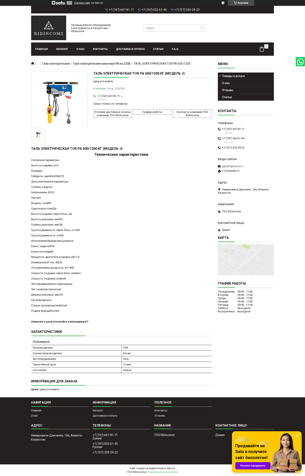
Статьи (158, 49)
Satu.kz (171, 468)
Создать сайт (82, 2)
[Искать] (202, 28)
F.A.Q (175, 49)
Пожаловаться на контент (162, 472)
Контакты (100, 49)
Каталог (62, 49)
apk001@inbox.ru (232, 166)
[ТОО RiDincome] (48, 28)
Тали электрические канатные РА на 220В (102, 63)
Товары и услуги (233, 76)
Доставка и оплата (130, 49)
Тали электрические (56, 63)
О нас (80, 49)
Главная (41, 49)
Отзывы (227, 90)
